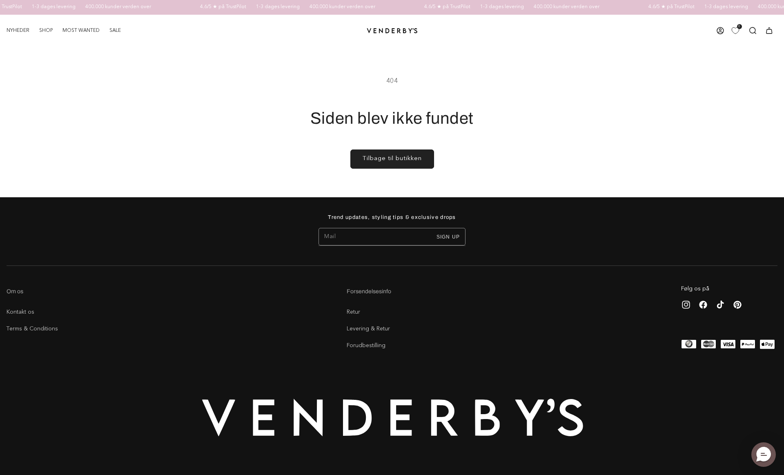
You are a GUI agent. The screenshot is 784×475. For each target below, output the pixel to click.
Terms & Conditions (32, 329)
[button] (46, 30)
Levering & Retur (368, 329)
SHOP (46, 30)
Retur (353, 312)
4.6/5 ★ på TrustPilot (217, 6)
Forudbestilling (366, 345)
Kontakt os (20, 312)
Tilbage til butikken (392, 159)
